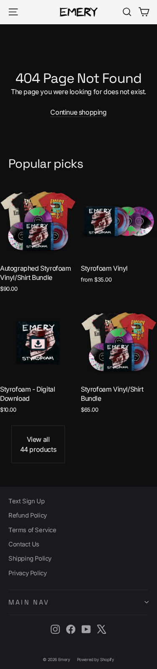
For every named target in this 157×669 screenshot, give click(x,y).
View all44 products (38, 444)
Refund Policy (27, 515)
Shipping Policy (29, 558)
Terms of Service (32, 530)
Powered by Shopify (95, 659)
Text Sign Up (26, 501)
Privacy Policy (27, 573)
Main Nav (29, 602)
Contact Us (23, 544)
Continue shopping (78, 112)
